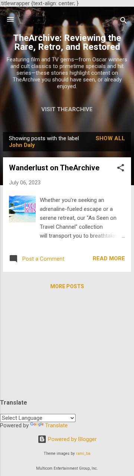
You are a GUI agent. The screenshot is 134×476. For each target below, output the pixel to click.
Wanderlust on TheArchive (54, 167)
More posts (67, 286)
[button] (120, 169)
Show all (110, 138)
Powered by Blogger (72, 439)
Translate (56, 425)
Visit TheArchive (67, 109)
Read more (109, 258)
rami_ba (83, 453)
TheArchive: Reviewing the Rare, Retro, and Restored (67, 42)
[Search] (123, 21)
